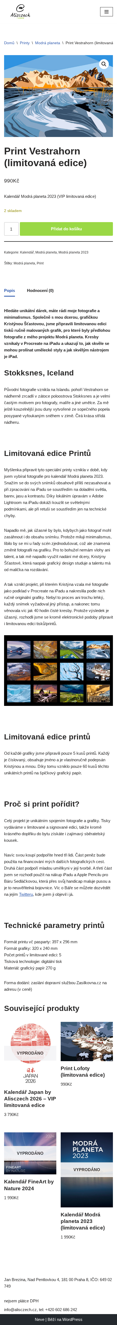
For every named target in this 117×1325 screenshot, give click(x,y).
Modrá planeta (47, 43)
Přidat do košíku (66, 228)
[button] (104, 64)
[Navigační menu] (106, 11)
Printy (25, 43)
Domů (9, 43)
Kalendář (27, 252)
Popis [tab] (9, 290)
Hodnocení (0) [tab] (40, 290)
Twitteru (26, 894)
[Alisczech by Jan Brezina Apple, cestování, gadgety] (20, 12)
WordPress (72, 1319)
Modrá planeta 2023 (73, 252)
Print (40, 263)
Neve (39, 1319)
